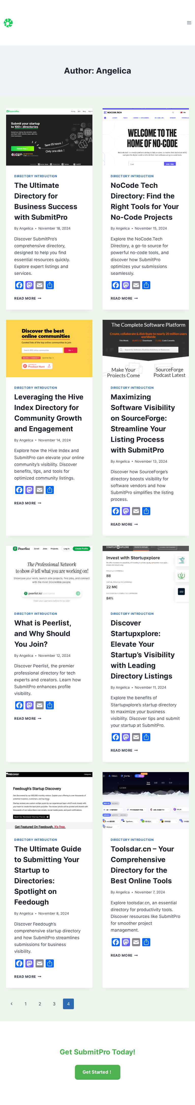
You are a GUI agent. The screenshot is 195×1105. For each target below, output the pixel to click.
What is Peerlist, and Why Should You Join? (42, 633)
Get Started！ (98, 1072)
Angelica (26, 228)
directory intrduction (35, 176)
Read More (27, 298)
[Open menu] (189, 23)
